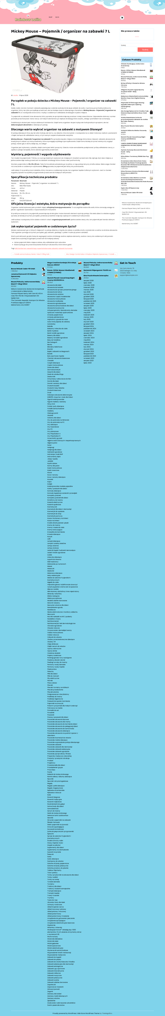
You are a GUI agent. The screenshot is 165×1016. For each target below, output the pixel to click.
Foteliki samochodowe (55, 408)
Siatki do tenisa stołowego (57, 813)
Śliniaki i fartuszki (53, 822)
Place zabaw (52, 683)
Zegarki (50, 991)
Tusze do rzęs (52, 900)
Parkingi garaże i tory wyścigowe (59, 658)
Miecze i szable (53, 589)
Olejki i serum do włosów (56, 646)
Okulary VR (51, 642)
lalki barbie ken (20, 248)
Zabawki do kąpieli (54, 957)
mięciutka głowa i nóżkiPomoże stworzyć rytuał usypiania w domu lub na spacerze (62, 585)
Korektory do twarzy (55, 500)
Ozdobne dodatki (53, 653)
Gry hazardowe (53, 427)
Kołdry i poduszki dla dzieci (57, 488)
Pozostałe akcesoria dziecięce (58, 731)
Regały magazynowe (55, 788)
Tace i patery (52, 873)
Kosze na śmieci (53, 520)
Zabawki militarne (54, 973)
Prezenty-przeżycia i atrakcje (58, 758)
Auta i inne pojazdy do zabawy (58, 322)
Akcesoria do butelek (55, 287)
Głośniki (50, 415)
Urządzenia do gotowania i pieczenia (61, 918)
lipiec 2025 (88, 308)
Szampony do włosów (55, 861)
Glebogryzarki (52, 413)
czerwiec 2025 (89, 310)
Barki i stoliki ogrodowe (55, 333)
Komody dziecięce (54, 491)
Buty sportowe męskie (55, 356)
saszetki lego (32, 248)
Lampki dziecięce (53, 541)
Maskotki (50, 571)
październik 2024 (90, 328)
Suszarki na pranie (54, 852)
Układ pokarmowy (54, 914)
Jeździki (50, 461)
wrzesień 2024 (89, 331)
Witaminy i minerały (54, 927)
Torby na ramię (53, 879)
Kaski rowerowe (53, 470)
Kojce (49, 482)
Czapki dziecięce (53, 363)
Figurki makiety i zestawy (56, 402)
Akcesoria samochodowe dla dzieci (60, 306)
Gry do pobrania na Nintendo (58, 420)
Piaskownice (52, 669)
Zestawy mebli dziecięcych (57, 996)
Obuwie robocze (53, 628)
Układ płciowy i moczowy (56, 911)
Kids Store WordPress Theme (89, 1013)
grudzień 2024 (89, 324)
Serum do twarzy (53, 811)
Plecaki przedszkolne (55, 690)
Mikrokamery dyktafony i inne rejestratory (63, 591)
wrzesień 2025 (89, 303)
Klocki (49, 472)
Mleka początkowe (54, 598)
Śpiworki (50, 834)
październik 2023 (90, 356)
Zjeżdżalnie (51, 1001)
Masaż (49, 566)
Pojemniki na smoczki (55, 703)
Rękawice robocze (54, 793)
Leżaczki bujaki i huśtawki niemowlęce (61, 550)
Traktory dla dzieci (54, 886)
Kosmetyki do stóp (54, 514)
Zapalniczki (51, 985)
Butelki (49, 354)
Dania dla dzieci (53, 367)
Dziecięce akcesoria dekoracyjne (59, 395)
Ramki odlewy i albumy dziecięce (59, 777)
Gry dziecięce (52, 424)
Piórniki (50, 680)
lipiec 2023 (87, 363)
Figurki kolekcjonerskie (55, 399)
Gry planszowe (53, 431)
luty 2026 (87, 292)
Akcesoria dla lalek (54, 285)
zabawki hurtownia (65, 248)
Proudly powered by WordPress (65, 1013)
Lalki (49, 539)
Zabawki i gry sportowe (56, 969)
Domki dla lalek (53, 381)
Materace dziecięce (54, 573)
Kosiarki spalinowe (54, 504)
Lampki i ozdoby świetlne (56, 543)
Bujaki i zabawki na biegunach (58, 351)
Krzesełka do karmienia (56, 532)
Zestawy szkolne (53, 998)
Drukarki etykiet (53, 386)
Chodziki (50, 360)
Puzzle (49, 772)
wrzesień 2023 (89, 358)
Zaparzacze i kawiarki (55, 987)
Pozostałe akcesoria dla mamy (58, 722)
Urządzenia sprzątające (56, 921)
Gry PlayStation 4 (53, 434)
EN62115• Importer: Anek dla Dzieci (60, 397)
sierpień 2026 (89, 280)
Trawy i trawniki (53, 895)
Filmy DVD (51, 404)
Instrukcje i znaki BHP (55, 454)
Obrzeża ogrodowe (54, 626)
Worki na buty (52, 937)
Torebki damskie (53, 882)
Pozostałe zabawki (54, 744)
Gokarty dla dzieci (54, 418)
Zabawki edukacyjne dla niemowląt (60, 964)
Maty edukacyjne (53, 575)
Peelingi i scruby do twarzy (57, 662)
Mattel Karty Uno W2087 (130, 224)
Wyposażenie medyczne (56, 955)
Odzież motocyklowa (55, 632)
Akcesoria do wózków (55, 294)
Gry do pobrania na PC (55, 422)
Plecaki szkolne (53, 692)
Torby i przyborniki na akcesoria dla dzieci (63, 875)
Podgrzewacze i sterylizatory (58, 694)
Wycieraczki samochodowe (57, 950)
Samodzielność (53, 809)
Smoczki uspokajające (55, 827)
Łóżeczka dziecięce (54, 557)
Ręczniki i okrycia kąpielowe (57, 781)
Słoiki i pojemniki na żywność (57, 825)
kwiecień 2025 (89, 315)
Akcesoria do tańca (54, 292)
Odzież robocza (53, 635)
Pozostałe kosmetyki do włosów (59, 738)
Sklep (50, 17)
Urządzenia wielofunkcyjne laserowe (60, 923)
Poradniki (50, 712)
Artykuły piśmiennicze (55, 317)
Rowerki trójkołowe (54, 802)
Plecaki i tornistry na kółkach (58, 687)
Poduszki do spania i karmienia (58, 701)
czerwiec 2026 (89, 285)
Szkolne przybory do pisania (57, 868)
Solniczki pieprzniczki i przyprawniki (60, 831)
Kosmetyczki (52, 507)
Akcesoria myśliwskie (55, 301)
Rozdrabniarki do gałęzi (56, 804)
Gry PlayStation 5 (53, 436)
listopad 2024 (89, 326)
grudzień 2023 (89, 351)
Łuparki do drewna (54, 559)
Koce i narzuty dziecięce (56, 477)
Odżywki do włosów (54, 637)
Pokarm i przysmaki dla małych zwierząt (62, 706)
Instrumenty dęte (54, 456)
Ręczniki (50, 779)
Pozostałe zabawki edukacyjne (58, 749)
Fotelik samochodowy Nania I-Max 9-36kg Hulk (31, 254)
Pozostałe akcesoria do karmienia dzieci (62, 724)
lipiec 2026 (88, 283)
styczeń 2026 (89, 294)
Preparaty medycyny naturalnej (59, 756)
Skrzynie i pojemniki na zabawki (59, 820)
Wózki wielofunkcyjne (55, 948)
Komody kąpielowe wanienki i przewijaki (62, 493)
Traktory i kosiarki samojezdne (58, 889)
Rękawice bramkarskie (55, 790)
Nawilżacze (51, 610)
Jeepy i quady (52, 459)
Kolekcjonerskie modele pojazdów (60, 486)
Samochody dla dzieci (55, 806)
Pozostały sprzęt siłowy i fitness (59, 754)
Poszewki (50, 715)
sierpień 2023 (88, 360)
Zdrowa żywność (53, 989)
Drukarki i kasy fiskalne (55, 388)
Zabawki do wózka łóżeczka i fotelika (61, 962)
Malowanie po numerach (56, 564)
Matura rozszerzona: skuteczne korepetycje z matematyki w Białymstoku (137, 204)
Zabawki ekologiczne (55, 966)
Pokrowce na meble (54, 708)
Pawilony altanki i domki (56, 660)
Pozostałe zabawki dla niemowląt (59, 747)
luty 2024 (87, 347)
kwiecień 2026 (89, 287)
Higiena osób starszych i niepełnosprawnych (64, 440)
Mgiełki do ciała (53, 582)
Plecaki (50, 685)
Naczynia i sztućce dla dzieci (57, 605)
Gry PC (50, 429)
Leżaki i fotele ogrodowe (56, 552)
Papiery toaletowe (54, 655)
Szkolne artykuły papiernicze (58, 863)
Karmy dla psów (53, 466)
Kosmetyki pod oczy (54, 516)
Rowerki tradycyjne (54, 799)
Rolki (49, 795)
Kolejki (49, 484)
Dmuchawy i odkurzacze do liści (59, 379)
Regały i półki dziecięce (55, 786)
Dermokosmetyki (53, 370)
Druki (49, 392)
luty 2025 (87, 319)
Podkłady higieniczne (55, 699)
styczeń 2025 (89, 322)
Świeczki (50, 854)
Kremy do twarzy (53, 525)
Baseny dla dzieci (53, 335)
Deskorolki (51, 376)
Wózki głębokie (53, 943)
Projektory (51, 763)
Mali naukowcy (52, 562)
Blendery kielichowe (54, 347)
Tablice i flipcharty (54, 870)
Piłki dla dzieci (52, 674)
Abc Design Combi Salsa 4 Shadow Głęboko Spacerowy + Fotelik (90, 254)
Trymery (50, 898)
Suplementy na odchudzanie (58, 850)
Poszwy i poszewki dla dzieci (57, 717)
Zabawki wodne (53, 980)
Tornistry (50, 884)
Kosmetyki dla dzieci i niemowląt (59, 509)
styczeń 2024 (89, 349)
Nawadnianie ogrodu (55, 607)
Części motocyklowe (55, 365)
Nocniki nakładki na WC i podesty (59, 616)
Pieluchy (50, 671)
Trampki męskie (53, 893)
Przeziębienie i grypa (55, 767)
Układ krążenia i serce (55, 907)
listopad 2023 (89, 354)
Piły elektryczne (53, 678)
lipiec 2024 (88, 335)
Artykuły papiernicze (55, 315)
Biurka (49, 344)
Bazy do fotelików (53, 340)
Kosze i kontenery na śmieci (57, 518)
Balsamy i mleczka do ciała (57, 328)
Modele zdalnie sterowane (57, 600)
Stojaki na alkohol (53, 845)
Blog (57, 17)
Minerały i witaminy (54, 594)
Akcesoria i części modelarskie (58, 296)
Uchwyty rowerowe (54, 905)
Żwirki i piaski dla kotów (56, 1005)
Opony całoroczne (54, 648)
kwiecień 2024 (89, 342)
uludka (15, 95)
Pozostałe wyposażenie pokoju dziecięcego (63, 742)
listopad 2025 (89, 299)
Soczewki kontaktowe (55, 829)
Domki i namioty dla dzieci (57, 383)
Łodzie (49, 555)
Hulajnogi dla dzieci (54, 450)
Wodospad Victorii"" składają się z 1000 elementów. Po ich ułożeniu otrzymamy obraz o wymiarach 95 (64, 932)
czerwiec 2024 (89, 338)
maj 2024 (87, 340)
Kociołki (50, 479)
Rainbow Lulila (28, 19)
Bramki (50, 349)
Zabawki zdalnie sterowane (57, 982)
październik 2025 (90, 301)
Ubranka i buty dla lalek (56, 902)
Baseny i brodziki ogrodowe (57, 338)
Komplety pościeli (54, 495)
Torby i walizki (52, 877)
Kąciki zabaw (52, 463)
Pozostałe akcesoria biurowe (58, 719)
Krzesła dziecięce (53, 534)
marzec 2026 (88, 290)
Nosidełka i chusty (54, 619)
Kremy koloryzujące (54, 530)
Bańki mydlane (52, 331)
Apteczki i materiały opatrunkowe (60, 312)
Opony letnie (52, 651)
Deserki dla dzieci (53, 372)
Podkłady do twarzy (54, 696)
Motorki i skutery (53, 603)
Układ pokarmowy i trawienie (58, 916)
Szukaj (123, 45)
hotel (49, 445)
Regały (49, 783)
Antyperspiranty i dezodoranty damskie (62, 310)
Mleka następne (53, 596)
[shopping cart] (122, 18)
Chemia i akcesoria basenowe (58, 358)
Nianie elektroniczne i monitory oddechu (62, 612)
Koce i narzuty (52, 475)
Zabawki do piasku (54, 959)
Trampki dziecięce (54, 891)
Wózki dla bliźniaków (54, 939)
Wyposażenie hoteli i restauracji (59, 953)
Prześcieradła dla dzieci (56, 765)
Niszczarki (51, 614)
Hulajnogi (50, 447)
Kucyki (49, 536)
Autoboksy (51, 324)
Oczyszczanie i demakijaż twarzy (59, 630)
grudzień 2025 (89, 296)
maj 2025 (87, 312)
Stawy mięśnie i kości (55, 843)
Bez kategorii (52, 342)
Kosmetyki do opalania (55, 511)
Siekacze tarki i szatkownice (57, 815)
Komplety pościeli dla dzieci (57, 498)
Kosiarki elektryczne (54, 502)
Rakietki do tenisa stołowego (58, 774)
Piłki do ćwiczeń (53, 676)
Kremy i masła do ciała (55, 527)
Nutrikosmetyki (53, 621)
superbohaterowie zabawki (47, 248)
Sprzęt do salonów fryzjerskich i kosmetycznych (59, 837)
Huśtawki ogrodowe (54, 452)
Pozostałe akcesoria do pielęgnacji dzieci (62, 726)
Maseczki (50, 568)
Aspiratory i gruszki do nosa (57, 319)
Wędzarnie (51, 925)
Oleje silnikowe (52, 644)
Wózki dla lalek (52, 941)
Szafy (49, 857)
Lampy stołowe (53, 548)
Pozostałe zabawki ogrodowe (58, 751)
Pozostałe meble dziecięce (57, 740)
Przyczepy (51, 770)
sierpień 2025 (89, 306)
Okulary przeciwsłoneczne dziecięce (61, 639)
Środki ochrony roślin (55, 841)
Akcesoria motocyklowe (56, 299)
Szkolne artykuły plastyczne (57, 866)
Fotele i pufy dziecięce (55, 406)
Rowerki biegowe (53, 797)
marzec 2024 (89, 344)
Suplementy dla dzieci (55, 847)
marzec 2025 (88, 317)
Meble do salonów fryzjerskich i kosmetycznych (59, 579)
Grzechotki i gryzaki (54, 438)
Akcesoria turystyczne (55, 308)
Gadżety (50, 411)
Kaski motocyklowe (54, 468)
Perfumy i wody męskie (56, 667)
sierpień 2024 (89, 333)
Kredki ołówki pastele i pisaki (57, 523)
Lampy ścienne (53, 546)
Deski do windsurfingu (55, 374)
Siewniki (50, 818)
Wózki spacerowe (54, 946)
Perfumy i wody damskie (56, 664)
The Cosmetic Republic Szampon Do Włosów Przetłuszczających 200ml (137, 219)
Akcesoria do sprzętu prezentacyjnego (61, 290)
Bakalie (50, 326)
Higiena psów (52, 443)
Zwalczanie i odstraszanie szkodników (61, 1003)
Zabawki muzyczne (54, 975)
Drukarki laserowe (54, 390)
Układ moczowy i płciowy (56, 909)
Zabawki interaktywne (55, 971)
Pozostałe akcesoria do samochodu (60, 728)
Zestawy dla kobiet (54, 994)
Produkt (50, 760)
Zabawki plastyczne (54, 978)
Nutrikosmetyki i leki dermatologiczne (61, 623)
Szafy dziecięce (53, 859)
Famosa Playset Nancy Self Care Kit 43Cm (136, 208)
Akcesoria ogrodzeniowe (56, 303)
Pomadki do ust (53, 710)
